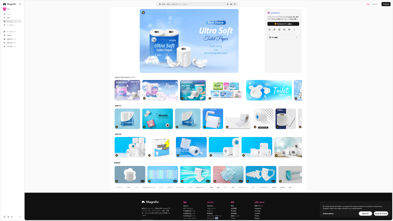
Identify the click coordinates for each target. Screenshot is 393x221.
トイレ (136, 187)
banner (283, 187)
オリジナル (154, 13)
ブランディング (242, 187)
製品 (185, 202)
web (290, 187)
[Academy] (8, 217)
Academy (210, 206)
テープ (161, 187)
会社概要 (234, 208)
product (274, 187)
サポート (210, 211)
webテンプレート (201, 187)
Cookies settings (328, 213)
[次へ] (302, 90)
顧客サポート (259, 206)
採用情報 (234, 213)
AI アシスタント (188, 208)
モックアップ (180, 187)
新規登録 (386, 4)
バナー (225, 187)
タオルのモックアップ (149, 187)
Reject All (365, 213)
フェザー (169, 187)
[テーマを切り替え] (12, 217)
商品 (218, 187)
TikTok (257, 216)
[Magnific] (150, 202)
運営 (232, 202)
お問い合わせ (259, 202)
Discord (257, 218)
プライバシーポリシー (214, 216)
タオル (128, 187)
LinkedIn (257, 213)
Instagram (258, 208)
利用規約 (210, 213)
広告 (233, 187)
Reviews (233, 211)
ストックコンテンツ (189, 218)
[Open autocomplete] (159, 4)
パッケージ (119, 187)
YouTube (257, 211)
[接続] (4, 217)
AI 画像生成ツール (189, 211)
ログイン (375, 4)
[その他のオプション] (294, 29)
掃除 (211, 187)
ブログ (233, 218)
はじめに (210, 202)
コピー (253, 187)
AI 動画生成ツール (189, 213)
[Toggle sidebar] (20, 4)
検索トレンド (235, 216)
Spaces (185, 206)
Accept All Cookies (381, 213)
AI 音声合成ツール (189, 216)
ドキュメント (211, 208)
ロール (190, 187)
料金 (368, 4)
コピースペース (263, 187)
